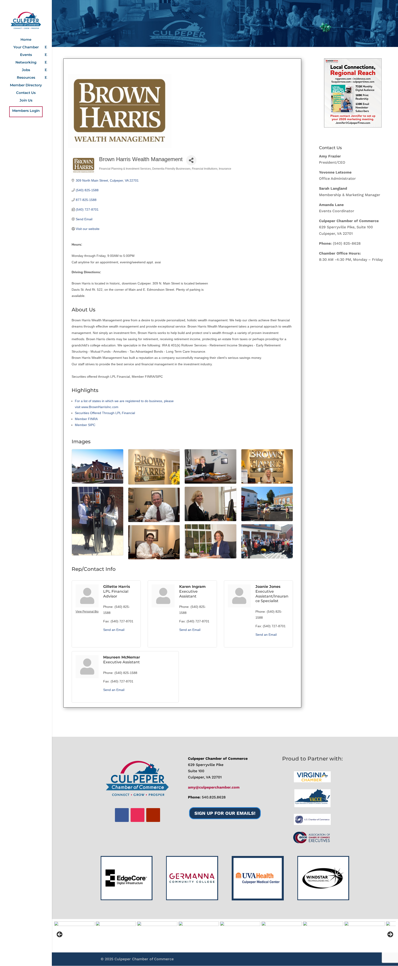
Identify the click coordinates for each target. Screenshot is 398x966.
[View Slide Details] (353, 93)
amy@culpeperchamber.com (214, 787)
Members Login (26, 111)
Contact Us (26, 93)
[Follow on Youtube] (153, 815)
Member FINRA (86, 419)
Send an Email (113, 630)
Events (26, 55)
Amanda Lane (331, 205)
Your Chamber (26, 47)
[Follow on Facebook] (122, 815)
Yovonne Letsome (335, 172)
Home (25, 40)
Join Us (26, 100)
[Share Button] (191, 160)
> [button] (389, 934)
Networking (25, 62)
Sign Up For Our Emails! (224, 813)
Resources (26, 78)
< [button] (59, 934)
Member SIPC (85, 425)
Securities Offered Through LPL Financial (105, 413)
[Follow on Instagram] (137, 815)
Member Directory (26, 85)
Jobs (26, 70)
